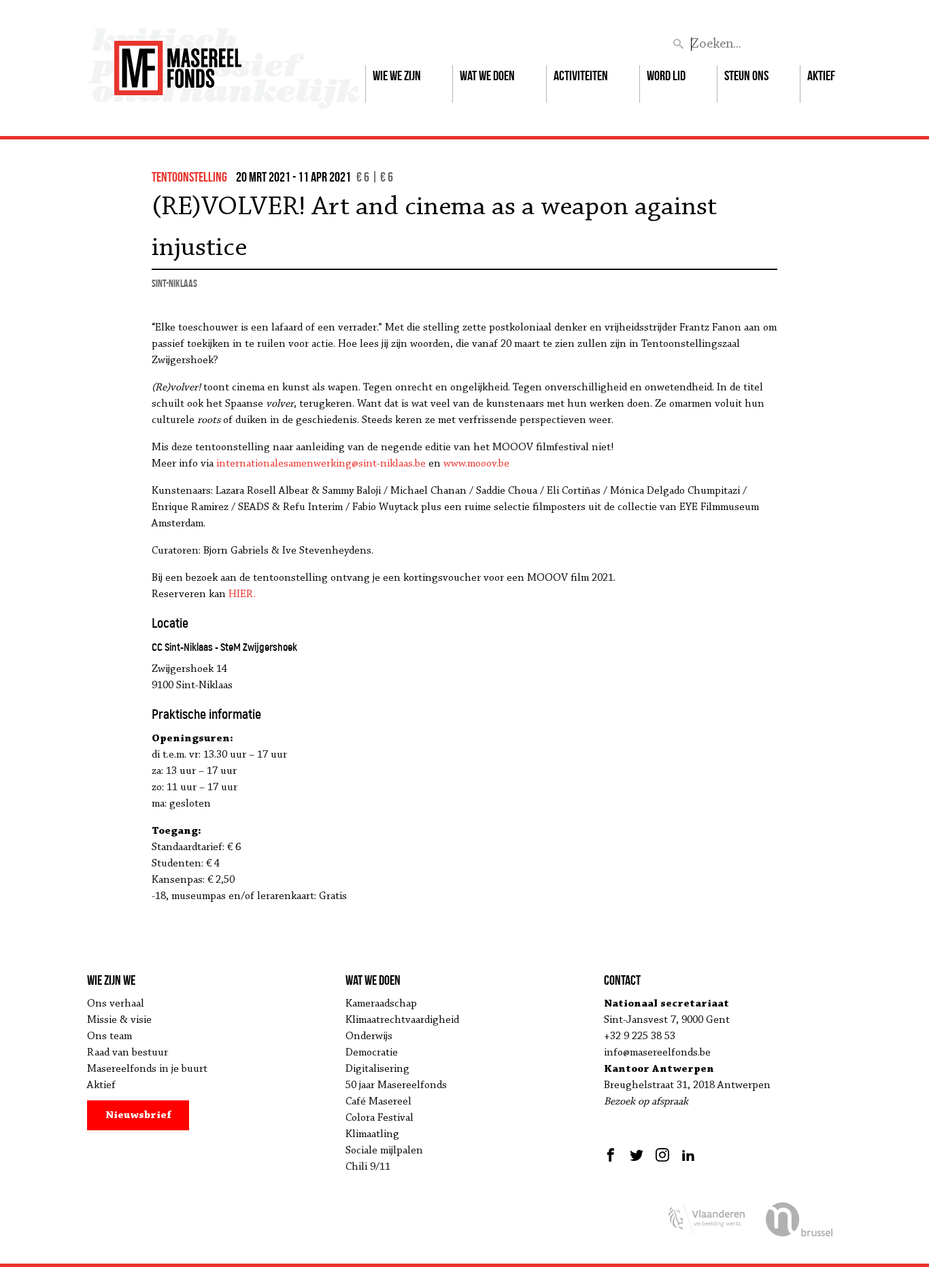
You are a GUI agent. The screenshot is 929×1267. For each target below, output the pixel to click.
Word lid (666, 75)
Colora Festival (379, 1118)
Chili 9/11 (367, 1167)
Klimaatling (372, 1134)
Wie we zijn (397, 75)
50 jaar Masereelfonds (396, 1085)
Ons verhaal (115, 1003)
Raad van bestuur (127, 1052)
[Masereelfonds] (177, 62)
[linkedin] (688, 1155)
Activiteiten (581, 75)
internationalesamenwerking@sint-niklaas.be (321, 463)
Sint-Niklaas (174, 283)
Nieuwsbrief (138, 1115)
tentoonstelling (189, 176)
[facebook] (612, 1155)
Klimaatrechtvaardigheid (402, 1020)
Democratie (371, 1052)
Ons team (109, 1036)
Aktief (821, 75)
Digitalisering (377, 1069)
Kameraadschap (381, 1003)
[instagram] (662, 1155)
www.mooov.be (476, 463)
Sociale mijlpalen (384, 1150)
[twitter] (636, 1155)
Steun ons (746, 75)
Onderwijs (368, 1036)
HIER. (242, 594)
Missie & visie (119, 1020)
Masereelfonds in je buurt (147, 1069)
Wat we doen (487, 75)
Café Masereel (378, 1101)
